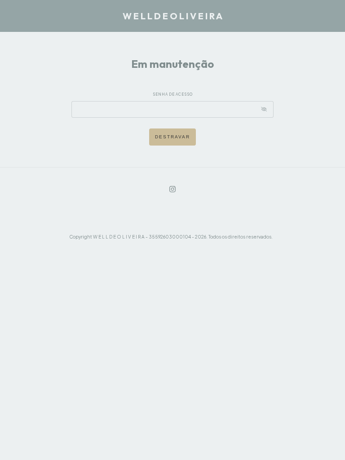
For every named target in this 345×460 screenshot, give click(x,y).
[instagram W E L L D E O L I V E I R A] (172, 189)
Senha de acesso (173, 94)
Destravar (172, 136)
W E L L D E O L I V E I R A (172, 16)
